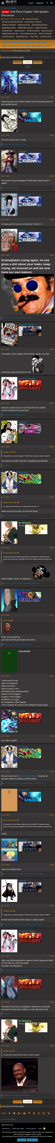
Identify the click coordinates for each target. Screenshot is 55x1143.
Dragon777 (24, 790)
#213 (52, 736)
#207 (52, 403)
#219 (52, 1002)
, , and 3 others (18, 644)
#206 (52, 349)
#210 (52, 548)
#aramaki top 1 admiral (33, 22)
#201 (52, 97)
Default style (8, 1125)
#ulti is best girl (47, 31)
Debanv (22, 230)
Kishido (22, 711)
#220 (52, 1046)
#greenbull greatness (39, 25)
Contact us (6, 1128)
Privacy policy (31, 1128)
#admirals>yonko (32, 19)
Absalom (6, 19)
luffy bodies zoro (22, 36)
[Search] (51, 3)
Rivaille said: (7, 1051)
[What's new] (47, 3)
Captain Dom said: (10, 502)
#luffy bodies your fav (25, 28)
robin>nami (34, 36)
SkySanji (23, 422)
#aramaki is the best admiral (12, 22)
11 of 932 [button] (27, 62)
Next (37, 62)
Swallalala (23, 840)
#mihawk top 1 (7, 31)
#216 (52, 865)
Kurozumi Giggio (27, 378)
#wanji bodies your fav (10, 33)
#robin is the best (33, 31)
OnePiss (22, 110)
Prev (18, 62)
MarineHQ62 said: (9, 553)
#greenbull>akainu (9, 28)
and (15, 144)
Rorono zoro (24, 590)
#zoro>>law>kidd (45, 33)
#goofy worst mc (24, 25)
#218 (52, 956)
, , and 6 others (23, 924)
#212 (52, 676)
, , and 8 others (18, 318)
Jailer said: (6, 620)
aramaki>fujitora (8, 36)
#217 (52, 906)
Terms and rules (18, 1128)
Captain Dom (25, 194)
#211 (52, 615)
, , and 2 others (22, 583)
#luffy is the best (41, 28)
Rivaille (22, 880)
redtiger (23, 151)
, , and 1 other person (25, 970)
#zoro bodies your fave (28, 33)
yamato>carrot (46, 36)
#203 (52, 176)
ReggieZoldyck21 (27, 324)
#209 (52, 497)
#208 (52, 447)
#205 (52, 255)
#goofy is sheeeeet (9, 25)
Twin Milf (23, 977)
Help (40, 1128)
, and (24, 783)
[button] (3, 3)
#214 (52, 771)
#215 (52, 815)
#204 (52, 220)
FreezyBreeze (25, 72)
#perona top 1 (20, 31)
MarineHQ (23, 472)
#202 (52, 135)
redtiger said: (8, 452)
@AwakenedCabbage (28, 776)
